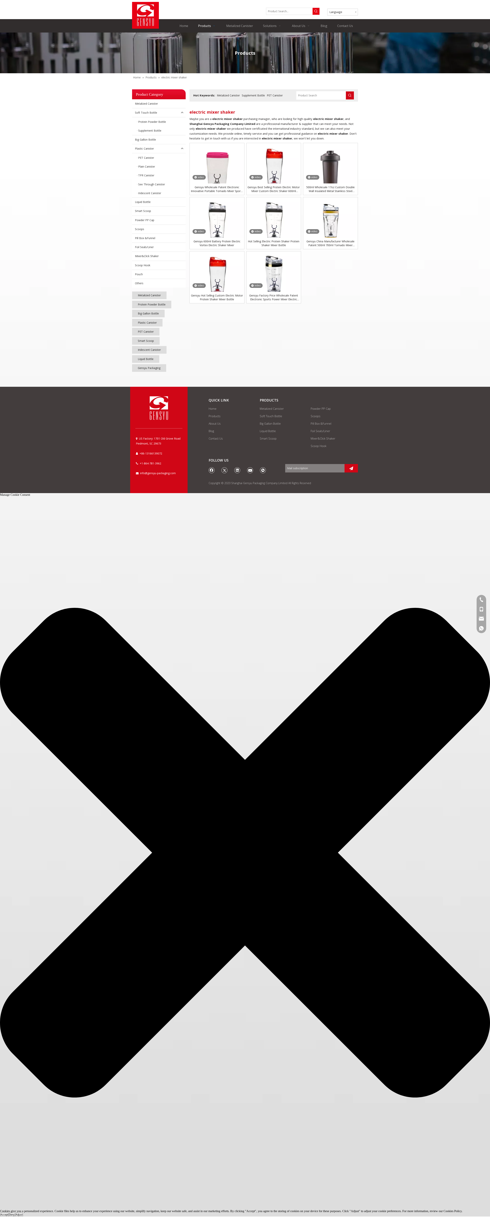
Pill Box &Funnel (145, 238)
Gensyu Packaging (149, 368)
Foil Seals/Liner (144, 247)
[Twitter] (224, 470)
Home (212, 408)
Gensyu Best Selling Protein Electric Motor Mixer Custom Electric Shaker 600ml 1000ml (273, 189)
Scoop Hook (142, 265)
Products (214, 416)
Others (139, 283)
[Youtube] (250, 470)
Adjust (19, 1214)
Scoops (139, 229)
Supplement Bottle (253, 95)
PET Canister (146, 331)
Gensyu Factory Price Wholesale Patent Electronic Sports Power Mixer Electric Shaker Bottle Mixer (273, 297)
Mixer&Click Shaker (147, 256)
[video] (217, 170)
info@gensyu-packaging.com (158, 473)
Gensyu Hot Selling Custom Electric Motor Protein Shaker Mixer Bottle (217, 297)
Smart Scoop (143, 211)
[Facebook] (212, 470)
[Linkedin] (237, 470)
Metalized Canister (146, 103)
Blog (211, 431)
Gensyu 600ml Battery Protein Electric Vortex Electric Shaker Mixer (217, 243)
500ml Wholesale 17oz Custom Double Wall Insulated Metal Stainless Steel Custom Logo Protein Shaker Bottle (330, 189)
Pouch (139, 274)
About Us (215, 423)
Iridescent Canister (149, 350)
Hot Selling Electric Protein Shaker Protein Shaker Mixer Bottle (273, 243)
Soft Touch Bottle (146, 112)
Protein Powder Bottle (152, 304)
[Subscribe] (351, 468)
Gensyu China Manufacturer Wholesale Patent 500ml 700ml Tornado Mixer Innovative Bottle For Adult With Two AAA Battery (330, 243)
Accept (4, 1214)
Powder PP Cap (144, 220)
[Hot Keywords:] (316, 11)
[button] (245, 853)
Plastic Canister (144, 148)
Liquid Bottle (143, 202)
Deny (12, 1214)
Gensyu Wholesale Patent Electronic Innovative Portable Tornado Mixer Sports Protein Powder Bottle (217, 189)
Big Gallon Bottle (145, 139)
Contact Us (216, 438)
